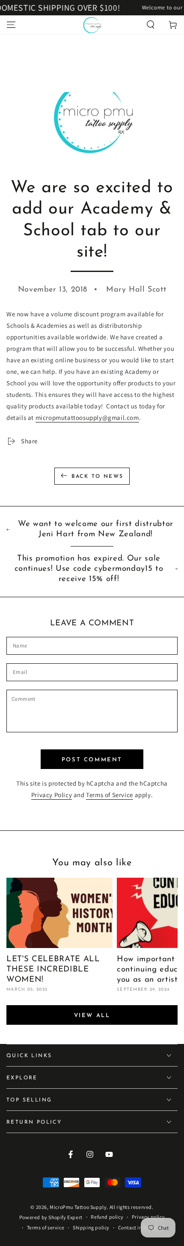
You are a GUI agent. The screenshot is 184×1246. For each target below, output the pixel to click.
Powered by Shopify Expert (51, 1217)
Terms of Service (109, 795)
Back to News (97, 476)
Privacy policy (148, 1217)
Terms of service (46, 1227)
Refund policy (107, 1217)
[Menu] (11, 24)
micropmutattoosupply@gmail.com (87, 417)
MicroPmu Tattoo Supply (78, 1207)
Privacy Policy (51, 795)
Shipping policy (91, 1227)
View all (92, 1015)
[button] (150, 24)
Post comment (92, 760)
